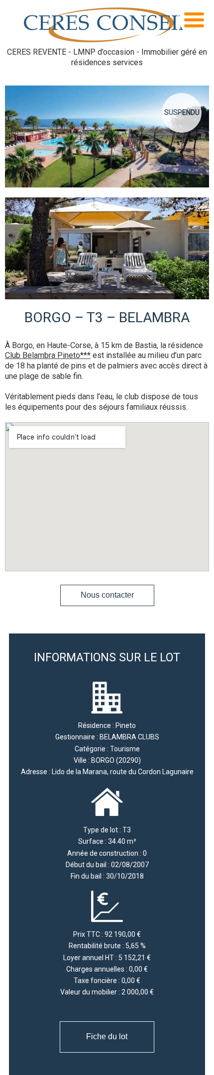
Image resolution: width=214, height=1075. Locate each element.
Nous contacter (107, 595)
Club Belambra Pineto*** (48, 355)
